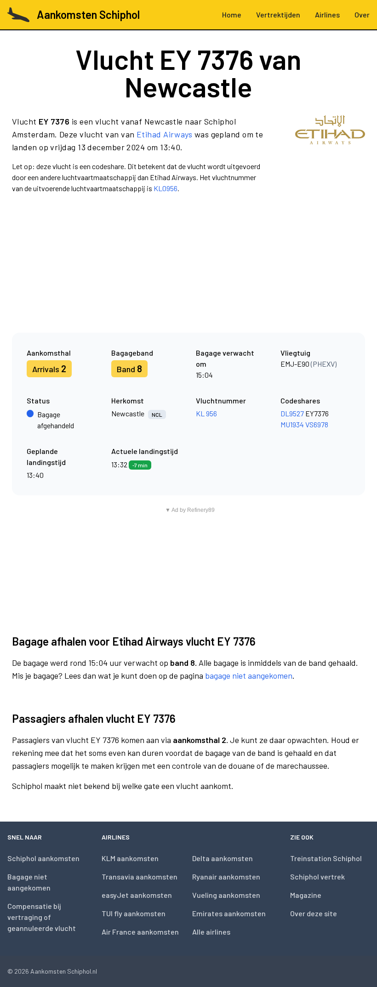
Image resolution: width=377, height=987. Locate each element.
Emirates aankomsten (229, 913)
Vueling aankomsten (226, 895)
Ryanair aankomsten (226, 876)
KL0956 (165, 188)
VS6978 (316, 424)
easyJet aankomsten (137, 895)
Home (231, 14)
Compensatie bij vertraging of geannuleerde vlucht (41, 917)
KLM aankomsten (130, 858)
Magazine (305, 895)
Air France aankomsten (140, 931)
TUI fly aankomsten (134, 913)
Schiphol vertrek (317, 876)
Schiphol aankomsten (43, 858)
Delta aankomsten (222, 858)
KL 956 (206, 413)
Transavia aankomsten (139, 876)
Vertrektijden (278, 14)
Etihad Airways (164, 134)
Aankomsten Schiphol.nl (63, 971)
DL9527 (292, 413)
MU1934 (292, 424)
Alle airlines (211, 931)
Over (362, 14)
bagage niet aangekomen (248, 675)
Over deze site (313, 913)
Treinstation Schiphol (326, 858)
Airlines (327, 14)
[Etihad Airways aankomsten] (330, 154)
